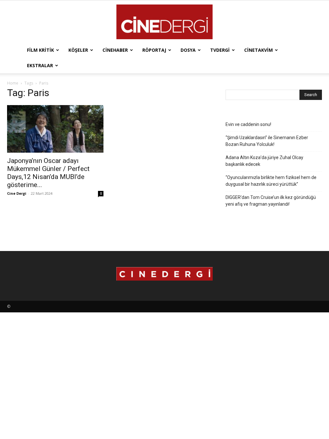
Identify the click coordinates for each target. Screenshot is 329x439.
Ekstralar (40, 65)
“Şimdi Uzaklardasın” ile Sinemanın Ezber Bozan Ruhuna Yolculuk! (267, 141)
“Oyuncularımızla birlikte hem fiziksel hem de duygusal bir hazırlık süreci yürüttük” (271, 181)
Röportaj (154, 50)
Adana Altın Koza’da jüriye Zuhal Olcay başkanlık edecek (264, 161)
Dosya (188, 50)
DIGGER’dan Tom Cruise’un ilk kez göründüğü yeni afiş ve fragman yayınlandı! (271, 201)
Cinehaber (115, 50)
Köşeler (78, 50)
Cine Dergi (16, 193)
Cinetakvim (258, 50)
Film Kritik (40, 50)
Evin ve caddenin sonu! (248, 124)
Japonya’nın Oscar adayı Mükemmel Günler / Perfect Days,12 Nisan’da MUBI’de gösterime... (48, 173)
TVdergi (220, 50)
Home (12, 83)
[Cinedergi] (164, 21)
